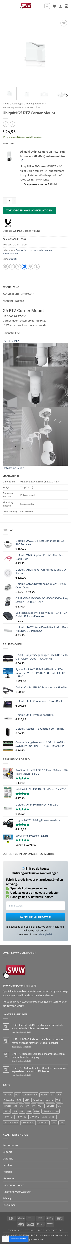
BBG (17, 1094)
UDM (41, 1105)
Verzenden (9, 1178)
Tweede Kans (10, 1105)
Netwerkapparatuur (13, 107)
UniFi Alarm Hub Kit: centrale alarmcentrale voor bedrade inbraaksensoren (37, 1026)
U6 (21, 1105)
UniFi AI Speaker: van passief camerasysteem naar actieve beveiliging (38, 1055)
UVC (54, 1122)
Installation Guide (13, 467)
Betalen (7, 1165)
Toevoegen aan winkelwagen (29, 210)
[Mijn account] (60, 6)
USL (22, 1111)
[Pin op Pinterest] (30, 266)
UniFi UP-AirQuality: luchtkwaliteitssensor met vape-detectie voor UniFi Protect (40, 1069)
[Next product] (5, 124)
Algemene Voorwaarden (17, 1191)
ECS (59, 1094)
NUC (26, 1100)
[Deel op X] (18, 266)
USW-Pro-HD (48, 1117)
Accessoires (33, 107)
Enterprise (9, 1100)
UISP (59, 1105)
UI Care (50, 1105)
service (49, 1100)
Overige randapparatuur (40, 250)
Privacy (7, 1198)
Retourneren (10, 1145)
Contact (51, 1230)
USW (36, 1111)
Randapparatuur (35, 103)
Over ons (13, 1230)
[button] (5, 6)
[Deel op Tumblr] (37, 266)
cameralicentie (30, 1094)
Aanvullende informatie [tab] (18, 294)
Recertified (37, 1100)
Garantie (8, 1158)
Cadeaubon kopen (13, 1184)
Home (6, 103)
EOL (19, 1100)
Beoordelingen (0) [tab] (14, 301)
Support (7, 1151)
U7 (27, 1105)
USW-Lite (21, 1117)
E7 (52, 1094)
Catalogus (17, 103)
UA (33, 1105)
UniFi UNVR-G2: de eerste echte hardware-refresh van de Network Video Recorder (37, 1041)
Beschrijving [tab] (11, 287)
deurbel (44, 1094)
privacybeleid (45, 934)
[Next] (63, 51)
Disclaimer (9, 1204)
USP (29, 1111)
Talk (58, 1100)
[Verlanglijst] (54, 6)
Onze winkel (28, 1230)
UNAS (7, 1111)
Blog (41, 1230)
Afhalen (7, 1171)
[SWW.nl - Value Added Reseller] (25, 6)
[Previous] (8, 51)
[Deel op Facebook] (12, 266)
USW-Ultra (43, 1122)
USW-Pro (34, 1117)
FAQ (61, 1230)
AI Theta (8, 1094)
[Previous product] (12, 124)
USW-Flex (9, 1117)
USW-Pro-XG (28, 1122)
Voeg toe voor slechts (40, 184)
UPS (15, 1111)
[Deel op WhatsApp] (6, 266)
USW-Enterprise (50, 1111)
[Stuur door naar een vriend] (24, 266)
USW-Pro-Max (11, 1122)
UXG (61, 1122)
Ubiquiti (13, 258)
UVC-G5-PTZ (11, 340)
